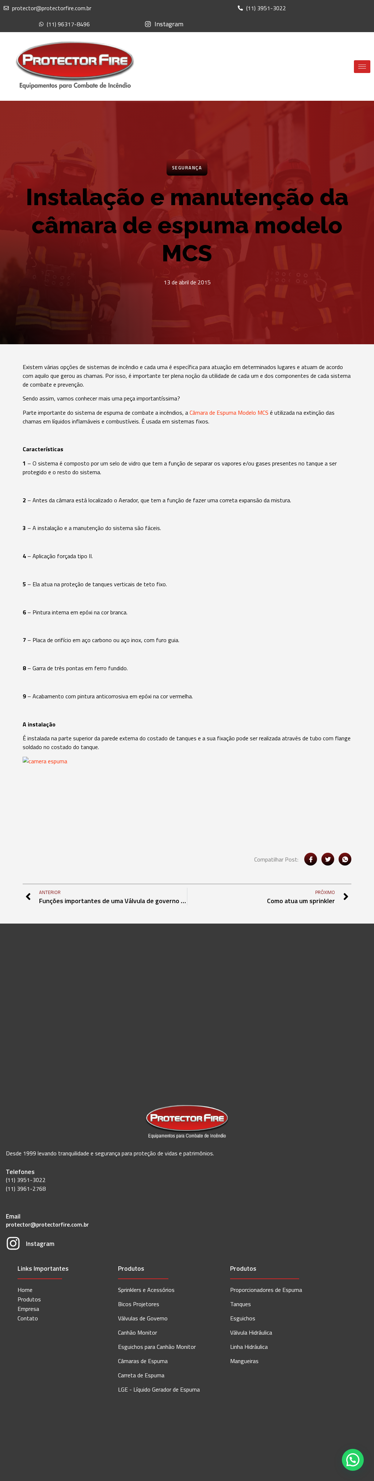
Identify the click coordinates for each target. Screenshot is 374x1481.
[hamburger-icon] (362, 66)
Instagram (40, 1243)
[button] (353, 1460)
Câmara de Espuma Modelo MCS (229, 412)
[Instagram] (13, 1244)
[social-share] (310, 859)
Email (13, 1216)
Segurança (187, 167)
